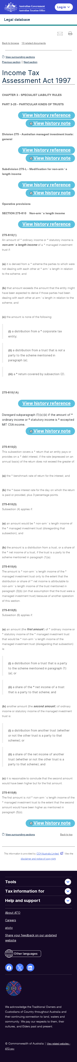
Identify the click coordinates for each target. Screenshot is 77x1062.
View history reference (46, 115)
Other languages (26, 953)
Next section (30, 62)
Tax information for (24, 891)
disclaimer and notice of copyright (38, 859)
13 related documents (34, 43)
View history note (51, 123)
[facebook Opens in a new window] (9, 967)
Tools (10, 881)
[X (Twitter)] (20, 967)
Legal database (17, 20)
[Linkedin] (30, 967)
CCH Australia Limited (49, 854)
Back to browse (10, 43)
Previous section (11, 62)
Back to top (66, 835)
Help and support (22, 900)
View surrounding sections (20, 57)
